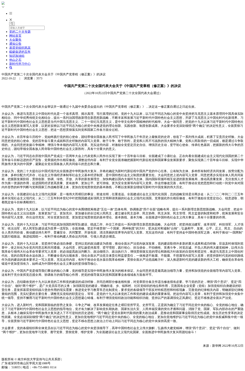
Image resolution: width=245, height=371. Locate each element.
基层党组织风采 (20, 47)
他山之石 (15, 59)
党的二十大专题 (20, 31)
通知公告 (15, 43)
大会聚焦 (15, 39)
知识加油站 (16, 55)
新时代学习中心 (20, 63)
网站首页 (15, 35)
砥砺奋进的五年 (20, 51)
